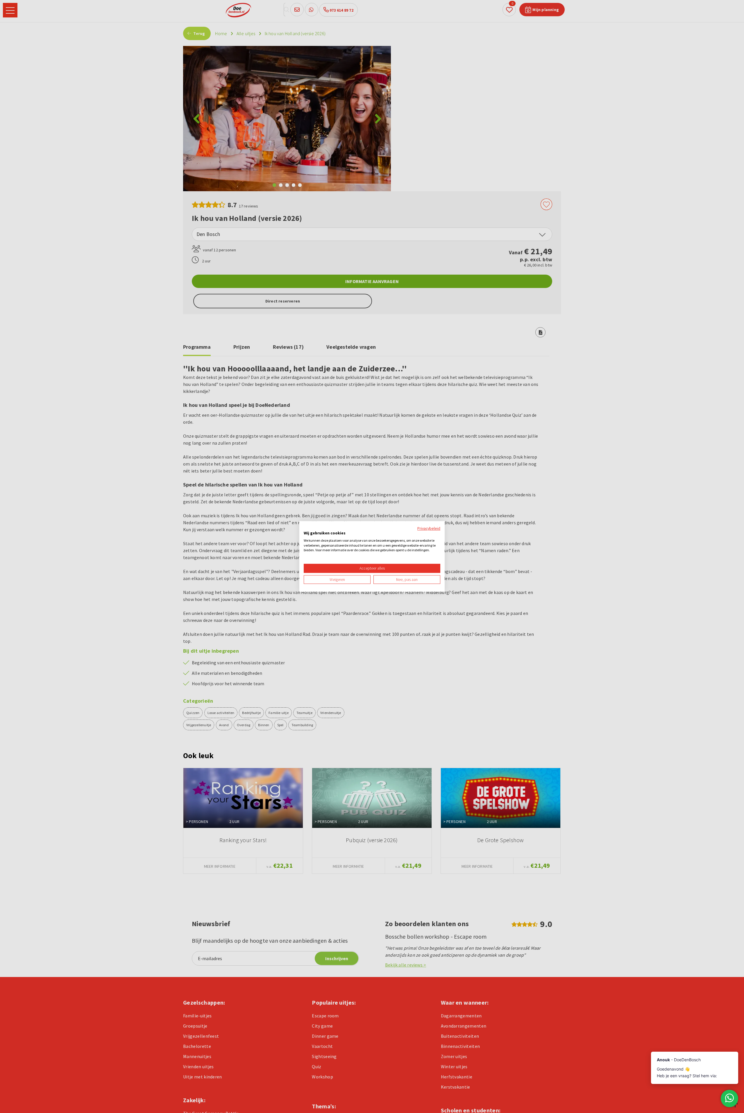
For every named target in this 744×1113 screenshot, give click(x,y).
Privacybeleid (428, 528)
